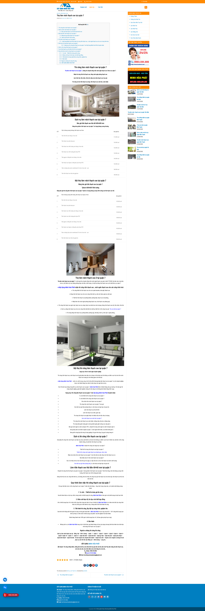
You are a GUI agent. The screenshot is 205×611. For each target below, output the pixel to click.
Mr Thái (70, 18)
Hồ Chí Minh (93, 553)
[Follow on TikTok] (95, 596)
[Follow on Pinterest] (101, 596)
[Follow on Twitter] (145, 1)
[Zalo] (5, 587)
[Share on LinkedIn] (96, 565)
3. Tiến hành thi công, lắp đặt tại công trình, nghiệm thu (73, 57)
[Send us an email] (146, 1)
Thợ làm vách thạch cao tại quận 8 (113, 575)
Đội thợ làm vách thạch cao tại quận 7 (67, 33)
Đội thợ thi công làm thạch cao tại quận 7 (68, 43)
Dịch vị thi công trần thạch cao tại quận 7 (68, 47)
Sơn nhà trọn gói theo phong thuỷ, (82, 463)
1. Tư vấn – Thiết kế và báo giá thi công (70, 53)
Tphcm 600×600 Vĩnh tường (67, 37)
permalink (85, 570)
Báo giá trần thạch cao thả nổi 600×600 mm (71, 31)
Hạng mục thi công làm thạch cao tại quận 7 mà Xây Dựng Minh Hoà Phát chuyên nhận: (82, 45)
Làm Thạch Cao (64, 13)
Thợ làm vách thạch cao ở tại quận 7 (67, 39)
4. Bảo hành (63, 59)
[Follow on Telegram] (107, 596)
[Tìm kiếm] (146, 7)
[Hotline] (5, 595)
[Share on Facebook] (84, 565)
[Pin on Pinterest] (93, 565)
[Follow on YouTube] (104, 596)
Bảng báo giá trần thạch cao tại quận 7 (69, 35)
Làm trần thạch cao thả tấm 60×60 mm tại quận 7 (70, 49)
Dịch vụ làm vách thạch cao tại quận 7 (67, 29)
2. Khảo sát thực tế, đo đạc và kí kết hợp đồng (71, 55)
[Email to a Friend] (90, 565)
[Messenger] (5, 580)
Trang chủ (83, 7)
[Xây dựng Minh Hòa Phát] (67, 7)
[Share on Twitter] (87, 565)
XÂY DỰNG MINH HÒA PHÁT (67, 63)
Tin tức (100, 7)
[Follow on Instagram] (143, 1)
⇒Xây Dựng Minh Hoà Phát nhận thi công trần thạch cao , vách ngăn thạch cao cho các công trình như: (84, 41)
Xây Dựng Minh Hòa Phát (110, 609)
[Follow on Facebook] (141, 1)
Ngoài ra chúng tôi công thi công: (68, 61)
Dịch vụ (91, 7)
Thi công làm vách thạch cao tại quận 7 (67, 27)
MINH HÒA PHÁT (94, 544)
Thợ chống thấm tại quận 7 (66, 575)
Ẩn (87, 24)
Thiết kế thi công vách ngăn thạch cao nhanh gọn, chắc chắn (92, 452)
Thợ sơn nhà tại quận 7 (115, 309)
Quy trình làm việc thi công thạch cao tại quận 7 (69, 51)
